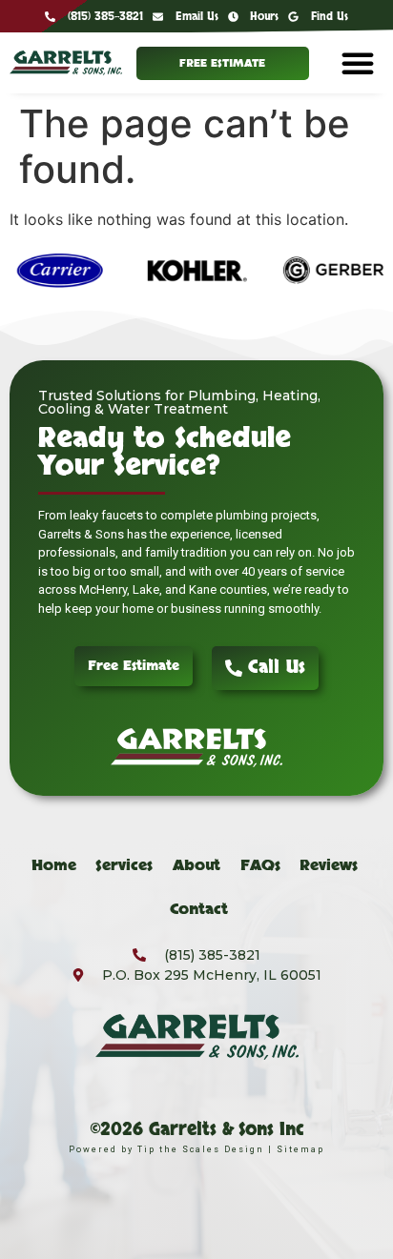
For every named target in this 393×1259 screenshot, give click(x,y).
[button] (357, 63)
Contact (199, 909)
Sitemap (300, 1149)
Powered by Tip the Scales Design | (173, 1149)
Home (53, 865)
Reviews (329, 865)
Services (124, 865)
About (196, 865)
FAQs (260, 865)
